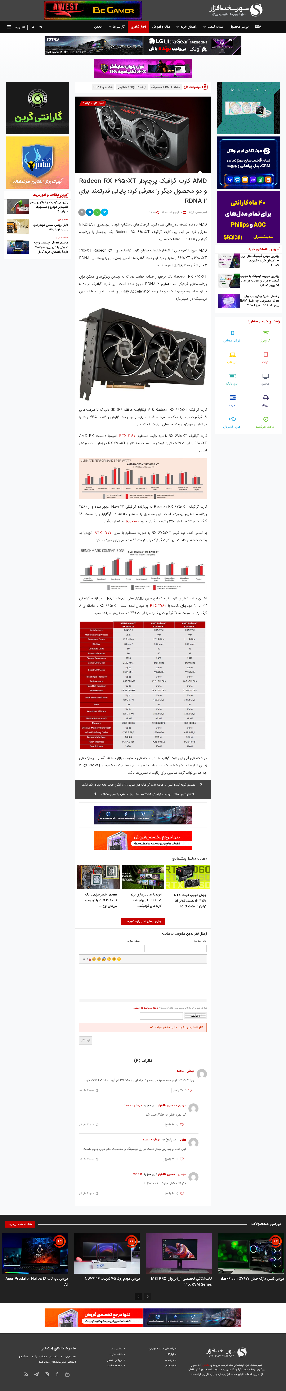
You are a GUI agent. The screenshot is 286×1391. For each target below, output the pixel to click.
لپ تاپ (232, 362)
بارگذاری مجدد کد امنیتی (145, 1008)
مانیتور (265, 383)
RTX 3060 (158, 606)
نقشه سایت (116, 1354)
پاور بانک (232, 383)
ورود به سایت (114, 1365)
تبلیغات (170, 1354)
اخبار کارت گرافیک (93, 103)
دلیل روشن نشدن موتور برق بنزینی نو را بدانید (50, 227)
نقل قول (83, 959)
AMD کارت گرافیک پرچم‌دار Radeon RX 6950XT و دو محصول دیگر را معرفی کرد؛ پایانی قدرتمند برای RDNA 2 (143, 191)
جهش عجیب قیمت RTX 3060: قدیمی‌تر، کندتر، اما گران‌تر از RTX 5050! (190, 901)
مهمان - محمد (133, 1105)
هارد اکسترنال (232, 426)
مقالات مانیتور (62, 237)
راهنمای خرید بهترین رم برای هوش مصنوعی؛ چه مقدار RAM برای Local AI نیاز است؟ (259, 301)
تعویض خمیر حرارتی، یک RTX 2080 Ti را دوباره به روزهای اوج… (101, 900)
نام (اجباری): (200, 941)
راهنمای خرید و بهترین (161, 1348)
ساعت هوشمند (265, 426)
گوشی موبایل (231, 340)
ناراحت (114, 959)
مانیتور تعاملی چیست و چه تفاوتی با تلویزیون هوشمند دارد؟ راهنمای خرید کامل (51, 247)
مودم (232, 405)
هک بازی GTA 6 (103, 87)
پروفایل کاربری (114, 1360)
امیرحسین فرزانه (197, 212)
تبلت (265, 362)
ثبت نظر (85, 1040)
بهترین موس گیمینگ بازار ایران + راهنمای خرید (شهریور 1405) (259, 260)
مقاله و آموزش (62, 220)
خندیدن (93, 959)
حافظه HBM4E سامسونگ (165, 87)
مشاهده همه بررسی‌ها (20, 1224)
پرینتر (265, 405)
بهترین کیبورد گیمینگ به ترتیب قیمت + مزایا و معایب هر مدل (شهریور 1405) (259, 281)
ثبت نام (169, 1365)
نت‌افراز (205, 1365)
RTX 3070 (102, 533)
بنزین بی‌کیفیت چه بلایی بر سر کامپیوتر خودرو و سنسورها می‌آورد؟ (49, 207)
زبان (109, 959)
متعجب (104, 959)
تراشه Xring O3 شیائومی (131, 87)
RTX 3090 (127, 436)
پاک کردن (88, 959)
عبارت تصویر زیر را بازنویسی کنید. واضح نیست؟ (170, 1008)
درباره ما (169, 1360)
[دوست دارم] (190, 1090)
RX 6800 (132, 521)
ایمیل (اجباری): (133, 941)
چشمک (119, 959)
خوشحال (99, 959)
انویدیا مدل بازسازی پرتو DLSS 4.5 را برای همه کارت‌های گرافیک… (146, 900)
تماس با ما (116, 1348)
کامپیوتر (265, 340)
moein (137, 1174)
